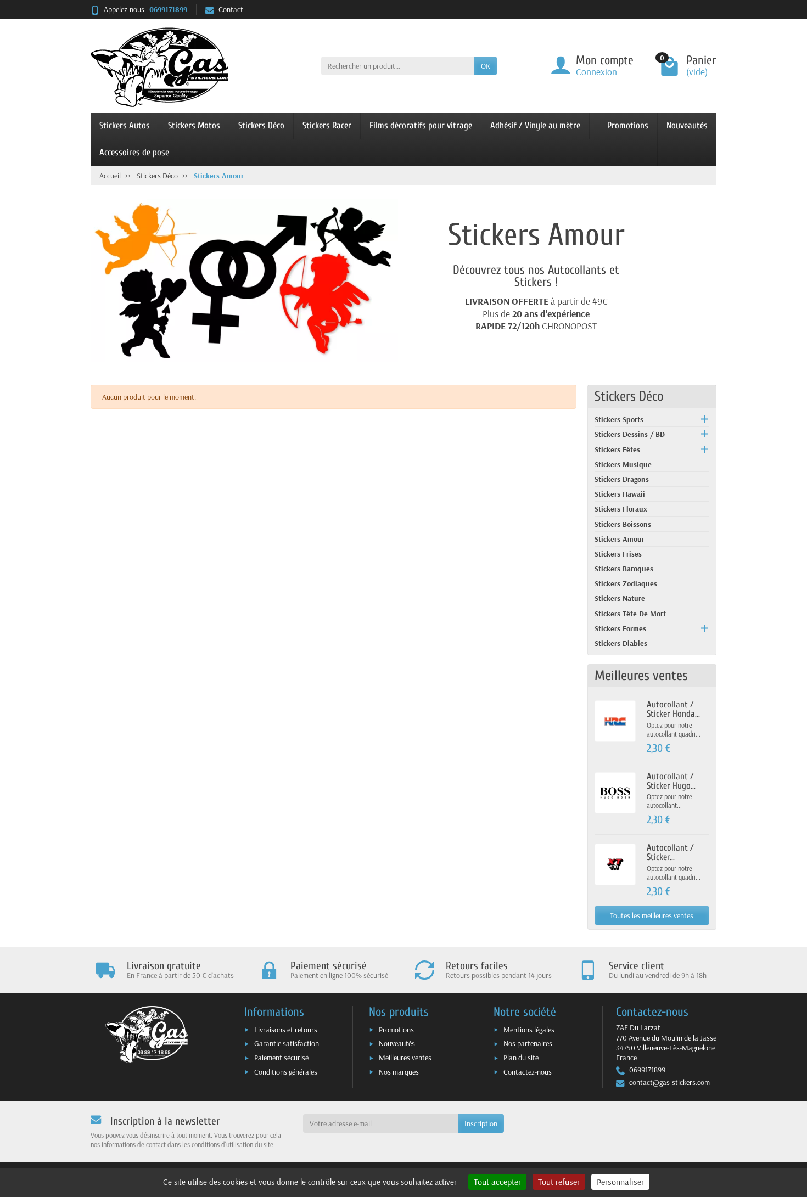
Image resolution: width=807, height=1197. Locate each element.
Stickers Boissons (623, 524)
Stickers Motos (194, 125)
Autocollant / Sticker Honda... (673, 709)
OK (485, 66)
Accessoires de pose (134, 152)
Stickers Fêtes (617, 449)
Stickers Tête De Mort (630, 614)
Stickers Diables (621, 643)
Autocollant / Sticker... (670, 852)
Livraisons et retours (285, 1030)
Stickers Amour (620, 539)
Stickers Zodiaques (626, 583)
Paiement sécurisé (281, 1058)
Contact (230, 9)
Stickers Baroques (624, 569)
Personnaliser (620, 1181)
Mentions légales (528, 1030)
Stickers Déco (261, 125)
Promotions (627, 125)
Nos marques (399, 1072)
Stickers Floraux (621, 509)
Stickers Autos (124, 125)
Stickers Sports (619, 419)
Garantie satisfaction (286, 1043)
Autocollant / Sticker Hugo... (671, 781)
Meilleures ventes (405, 1058)
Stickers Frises (618, 554)
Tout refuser (559, 1181)
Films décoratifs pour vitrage (420, 125)
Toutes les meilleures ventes (651, 915)
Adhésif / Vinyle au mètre (535, 125)
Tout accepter (497, 1181)
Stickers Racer (326, 125)
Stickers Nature (620, 598)
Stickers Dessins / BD (630, 434)
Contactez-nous (527, 1072)
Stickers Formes (620, 628)
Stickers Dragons (622, 479)
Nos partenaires (527, 1043)
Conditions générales (285, 1072)
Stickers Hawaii (620, 494)
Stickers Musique (623, 464)
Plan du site (521, 1058)
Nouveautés (687, 125)
